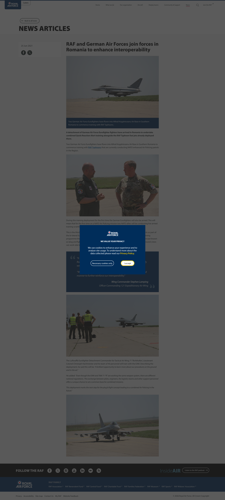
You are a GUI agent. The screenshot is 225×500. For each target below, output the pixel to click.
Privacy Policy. (127, 253)
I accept (127, 263)
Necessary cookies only (102, 263)
